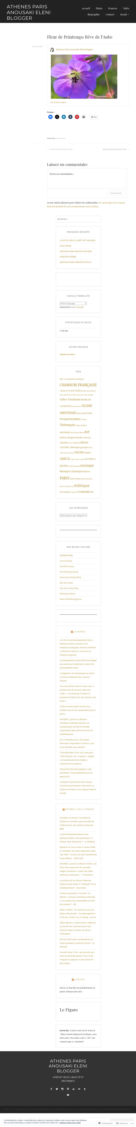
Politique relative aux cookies (70, 1123)
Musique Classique (71, 471)
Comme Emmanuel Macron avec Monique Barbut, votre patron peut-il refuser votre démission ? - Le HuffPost (77, 838)
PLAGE (72, 486)
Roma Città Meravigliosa (70, 599)
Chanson (87, 437)
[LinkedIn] (73, 1089)
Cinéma (78, 390)
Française (80, 395)
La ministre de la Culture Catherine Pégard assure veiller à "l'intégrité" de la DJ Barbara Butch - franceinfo (78, 884)
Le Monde (80, 632)
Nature (86, 471)
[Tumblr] (84, 1089)
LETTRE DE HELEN (74, 466)
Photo (99, 8)
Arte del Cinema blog (69, 588)
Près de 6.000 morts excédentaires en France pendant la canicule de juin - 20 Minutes (77, 943)
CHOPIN (63, 442)
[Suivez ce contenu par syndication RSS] (72, 632)
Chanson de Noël (67, 390)
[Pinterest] (68, 1089)
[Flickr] (79, 1089)
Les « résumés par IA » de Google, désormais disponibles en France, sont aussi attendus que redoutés (77, 743)
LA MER (82, 459)
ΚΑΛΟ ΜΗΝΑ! (65, 246)
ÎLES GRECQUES (77, 406)
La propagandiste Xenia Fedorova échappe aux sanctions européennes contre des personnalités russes (78, 664)
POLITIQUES (65, 492)
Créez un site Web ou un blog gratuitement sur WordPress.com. (37, 1109)
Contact (110, 14)
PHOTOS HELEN (65, 486)
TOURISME (83, 492)
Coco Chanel (73, 442)
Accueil (86, 8)
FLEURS (79, 452)
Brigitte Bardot (75, 437)
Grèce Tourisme (70, 399)
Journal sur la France (79, 809)
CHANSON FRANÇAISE (78, 384)
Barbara (64, 437)
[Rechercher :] (78, 219)
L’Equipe (80, 979)
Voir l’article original (58, 102)
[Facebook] (51, 1089)
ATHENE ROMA (66, 555)
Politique (82, 485)
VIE (91, 491)
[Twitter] (56, 1089)
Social (123, 14)
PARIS (64, 477)
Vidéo (126, 8)
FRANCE (87, 452)
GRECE (65, 458)
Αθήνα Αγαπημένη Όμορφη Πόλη (114, 149)
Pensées (112, 8)
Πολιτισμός (67, 425)
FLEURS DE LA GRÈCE (70, 395)
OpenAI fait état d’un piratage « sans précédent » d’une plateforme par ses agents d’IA (76, 773)
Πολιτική (83, 419)
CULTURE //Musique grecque (74, 447)
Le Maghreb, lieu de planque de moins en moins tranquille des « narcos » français (77, 677)
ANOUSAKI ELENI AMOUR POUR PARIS (76, 251)
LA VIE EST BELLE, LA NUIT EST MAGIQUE (77, 240)
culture (83, 442)
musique (87, 465)
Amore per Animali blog (70, 577)
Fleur (72, 453)
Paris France (75, 478)
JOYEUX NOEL (74, 459)
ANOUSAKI (65, 432)
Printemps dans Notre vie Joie (61, 149)
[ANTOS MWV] (84, 76)
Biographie (94, 14)
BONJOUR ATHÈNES (68, 256)
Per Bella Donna (67, 566)
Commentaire (116, 193)
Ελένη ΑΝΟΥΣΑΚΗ (84, 413)
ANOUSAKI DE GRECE (77, 433)
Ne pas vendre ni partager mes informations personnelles (101, 1109)
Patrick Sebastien (86, 479)
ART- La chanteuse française (72, 379)
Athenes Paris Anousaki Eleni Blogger (29, 12)
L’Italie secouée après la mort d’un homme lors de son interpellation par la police (77, 710)
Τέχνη (78, 425)
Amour (84, 425)
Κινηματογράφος (70, 419)
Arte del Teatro (66, 583)
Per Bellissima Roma (69, 572)
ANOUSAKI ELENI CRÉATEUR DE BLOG (75, 262)
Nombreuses (60, 138)
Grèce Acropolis (88, 395)
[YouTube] (68, 1095)
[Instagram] (62, 1089)
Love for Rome (66, 561)
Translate (80, 307)
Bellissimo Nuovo (67, 593)
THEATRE (73, 492)
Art (87, 431)
